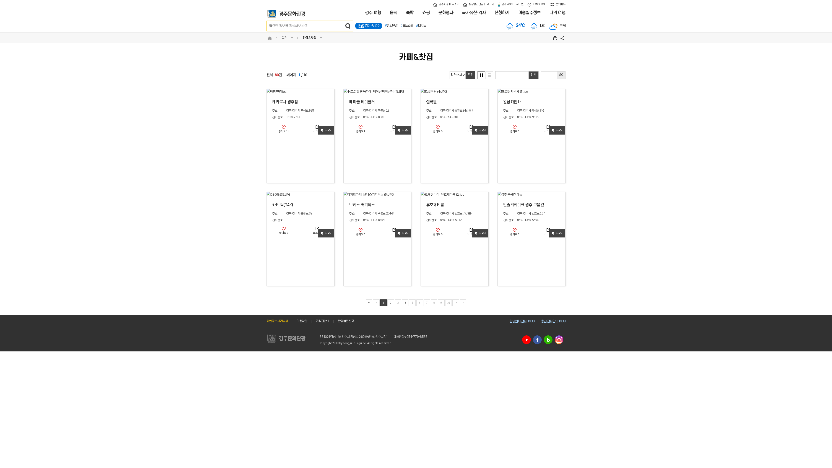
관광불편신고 (346, 321)
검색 (348, 26)
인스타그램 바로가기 (559, 339)
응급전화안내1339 (553, 321)
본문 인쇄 (555, 38)
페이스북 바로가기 (537, 339)
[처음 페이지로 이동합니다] (369, 302)
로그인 (519, 4)
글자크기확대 (540, 38)
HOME (269, 38)
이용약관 (301, 321)
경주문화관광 (286, 14)
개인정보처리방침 (277, 321)
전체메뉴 (561, 4)
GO (561, 75)
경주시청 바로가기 (449, 4)
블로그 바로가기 (548, 339)
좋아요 (283, 131)
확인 (470, 74)
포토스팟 (406, 26)
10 (448, 302)
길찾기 (328, 130)
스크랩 (317, 131)
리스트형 (489, 75)
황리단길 (391, 26)
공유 (562, 38)
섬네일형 (481, 75)
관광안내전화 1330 (522, 321)
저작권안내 (322, 321)
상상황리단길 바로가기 (481, 4)
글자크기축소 (547, 38)
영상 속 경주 (372, 26)
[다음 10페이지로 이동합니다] (455, 302)
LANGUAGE (539, 4)
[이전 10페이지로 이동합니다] (376, 302)
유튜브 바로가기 (526, 339)
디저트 (421, 26)
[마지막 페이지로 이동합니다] (463, 302)
